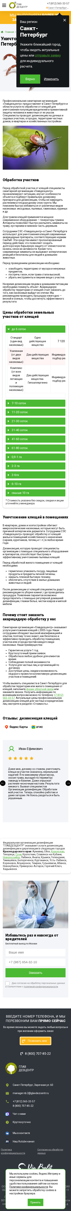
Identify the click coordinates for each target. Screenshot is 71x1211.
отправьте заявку (48, 55)
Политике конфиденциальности (28, 1186)
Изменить (51, 79)
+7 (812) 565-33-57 (58, 3)
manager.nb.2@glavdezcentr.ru (31, 1093)
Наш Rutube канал (23, 1141)
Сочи (18, 854)
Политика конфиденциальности (13, 1151)
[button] (2, 783)
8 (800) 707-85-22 (23, 1105)
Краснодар (57, 851)
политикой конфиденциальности (41, 986)
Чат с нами (19, 1113)
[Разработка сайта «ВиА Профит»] (35, 1167)
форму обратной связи (40, 689)
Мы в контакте (21, 1133)
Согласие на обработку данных (50, 1151)
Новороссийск (11, 857)
